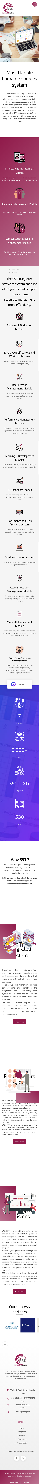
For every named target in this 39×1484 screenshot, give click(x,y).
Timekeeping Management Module (19, 170)
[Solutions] (8, 8)
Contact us (22, 1439)
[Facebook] (16, 1458)
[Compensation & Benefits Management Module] (19, 158)
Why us (22, 1435)
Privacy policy (22, 1443)
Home (22, 1428)
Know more (19, 48)
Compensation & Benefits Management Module (19, 240)
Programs (22, 1431)
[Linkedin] (23, 1458)
